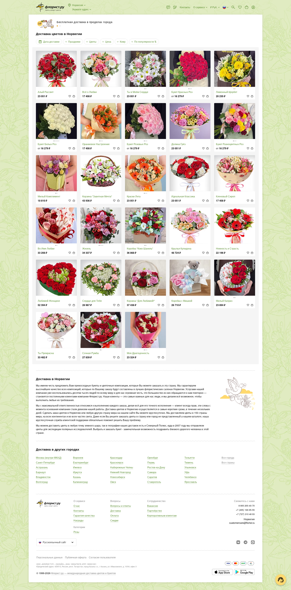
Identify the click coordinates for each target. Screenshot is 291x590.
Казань (77, 477)
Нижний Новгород (120, 472)
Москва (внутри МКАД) (49, 457)
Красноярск (116, 462)
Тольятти (189, 457)
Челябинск (190, 477)
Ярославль (190, 482)
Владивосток (43, 477)
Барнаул (41, 472)
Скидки (114, 520)
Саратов (152, 477)
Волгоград (42, 482)
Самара (151, 472)
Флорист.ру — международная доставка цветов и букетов (83, 573)
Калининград (80, 482)
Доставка (115, 510)
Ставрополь (154, 482)
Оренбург (152, 457)
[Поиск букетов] (233, 7)
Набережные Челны (121, 467)
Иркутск (77, 472)
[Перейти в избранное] (240, 7)
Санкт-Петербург (45, 462)
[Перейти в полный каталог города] (50, 7)
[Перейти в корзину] (247, 7)
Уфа (186, 472)
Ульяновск (190, 467)
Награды (79, 520)
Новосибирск (117, 477)
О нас (77, 506)
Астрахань (42, 467)
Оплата (114, 515)
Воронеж (78, 457)
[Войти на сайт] (253, 7)
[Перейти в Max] (253, 542)
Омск (113, 482)
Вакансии (152, 506)
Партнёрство (154, 510)
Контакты (79, 510)
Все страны (228, 462)
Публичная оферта (75, 557)
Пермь (151, 462)
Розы (76, 532)
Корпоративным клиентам (162, 515)
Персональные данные (49, 557)
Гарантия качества (84, 515)
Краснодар (116, 457)
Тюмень (188, 462)
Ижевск (77, 467)
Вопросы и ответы (120, 506)
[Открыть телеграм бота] (245, 542)
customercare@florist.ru (242, 523)
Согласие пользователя (102, 557)
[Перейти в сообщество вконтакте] (238, 542)
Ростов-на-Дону (156, 467)
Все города (228, 457)
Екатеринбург (81, 462)
